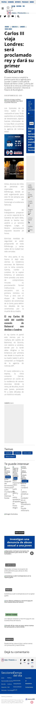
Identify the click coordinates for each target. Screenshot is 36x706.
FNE (8, 687)
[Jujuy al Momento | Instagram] (9, 16)
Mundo (32, 2)
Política (4, 2)
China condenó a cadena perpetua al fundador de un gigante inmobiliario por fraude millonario (25, 498)
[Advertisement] (18, 424)
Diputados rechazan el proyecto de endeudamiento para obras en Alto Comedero (16, 571)
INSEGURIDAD (17, 687)
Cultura (9, 684)
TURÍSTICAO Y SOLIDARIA (11, 614)
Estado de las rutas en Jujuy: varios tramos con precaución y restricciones (18, 644)
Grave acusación (19, 532)
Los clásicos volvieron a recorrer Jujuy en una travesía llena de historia (19, 619)
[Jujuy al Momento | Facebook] (1, 16)
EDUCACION (16, 680)
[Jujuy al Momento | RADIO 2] (32, 663)
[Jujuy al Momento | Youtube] (13, 16)
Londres (17, 453)
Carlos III (8, 453)
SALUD (15, 690)
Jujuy (2, 678)
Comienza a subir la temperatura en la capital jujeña (19, 595)
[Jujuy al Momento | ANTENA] (25, 663)
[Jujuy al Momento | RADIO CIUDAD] (32, 666)
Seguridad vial (9, 639)
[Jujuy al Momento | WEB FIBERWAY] (28, 663)
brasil (15, 478)
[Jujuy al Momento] (9, 661)
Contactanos (29, 687)
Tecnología (10, 690)
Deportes (18, 2)
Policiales (25, 2)
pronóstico (9, 589)
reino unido (27, 453)
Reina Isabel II (10, 456)
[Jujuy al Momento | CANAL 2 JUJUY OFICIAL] (21, 663)
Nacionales (4, 681)
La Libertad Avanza (10, 565)
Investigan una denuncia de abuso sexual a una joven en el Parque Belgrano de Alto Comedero (19, 547)
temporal (8, 477)
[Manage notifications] (31, 702)
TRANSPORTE (17, 684)
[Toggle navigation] (2, 8)
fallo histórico (26, 481)
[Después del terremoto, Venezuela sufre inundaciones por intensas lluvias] (7, 479)
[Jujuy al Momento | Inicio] (34, 672)
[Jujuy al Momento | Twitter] (5, 16)
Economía (11, 2)
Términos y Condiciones (6, 696)
